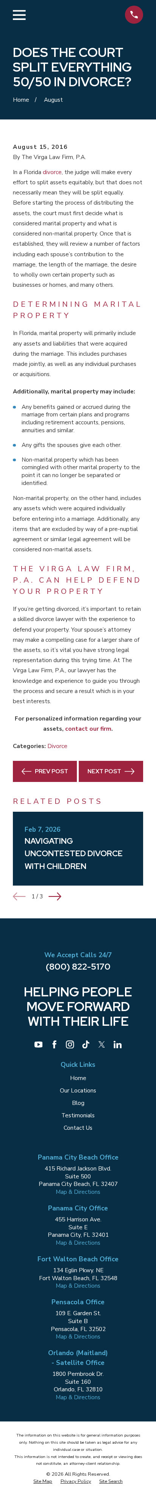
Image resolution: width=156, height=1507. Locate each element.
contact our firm (88, 729)
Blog (78, 1103)
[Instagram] (70, 1044)
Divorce (57, 746)
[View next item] (54, 896)
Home (78, 1078)
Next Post (104, 771)
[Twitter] (102, 1044)
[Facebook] (54, 1044)
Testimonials (78, 1115)
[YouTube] (38, 1044)
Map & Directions (78, 1192)
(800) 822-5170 (78, 966)
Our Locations (78, 1090)
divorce (52, 172)
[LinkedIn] (118, 1044)
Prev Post (51, 771)
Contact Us (78, 1128)
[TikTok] (86, 1044)
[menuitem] (42, 1481)
